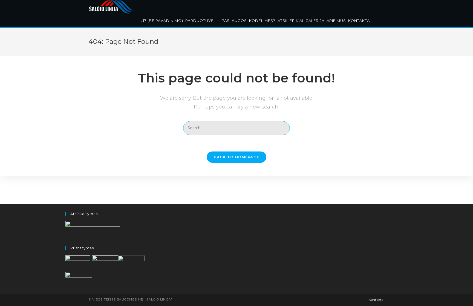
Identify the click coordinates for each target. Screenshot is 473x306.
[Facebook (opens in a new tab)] (376, 6)
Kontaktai (376, 300)
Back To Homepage (236, 157)
